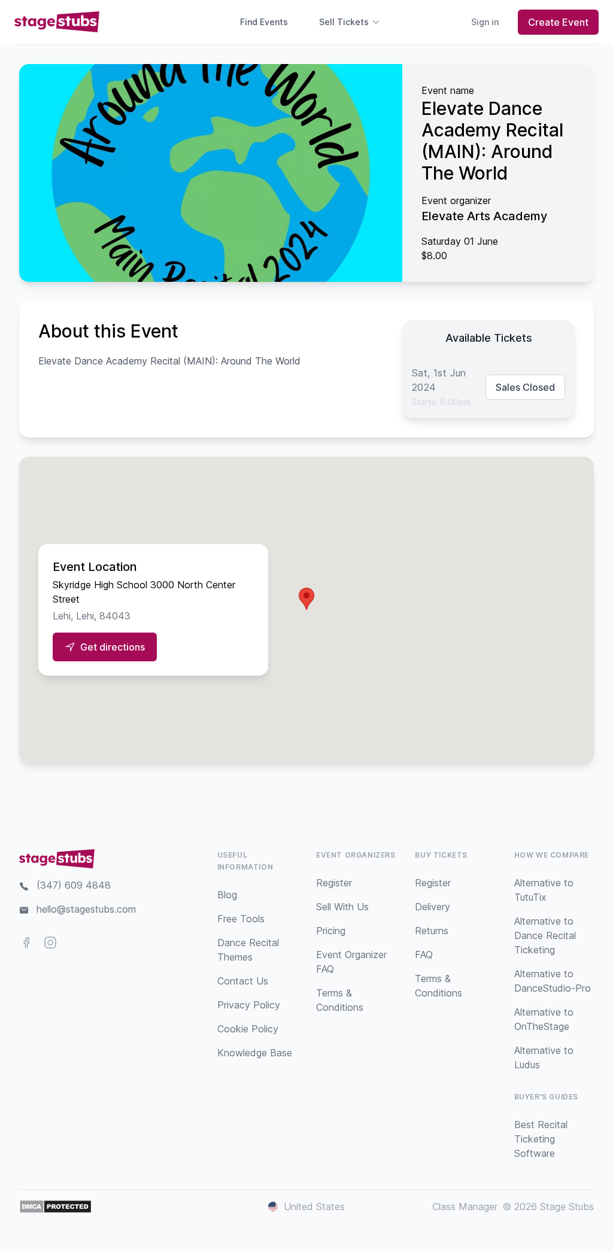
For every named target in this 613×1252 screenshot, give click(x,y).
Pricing (330, 931)
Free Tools (241, 919)
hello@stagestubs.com (86, 909)
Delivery (432, 907)
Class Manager (464, 1207)
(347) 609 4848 (74, 885)
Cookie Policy (247, 1029)
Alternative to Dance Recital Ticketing (545, 935)
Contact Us (242, 981)
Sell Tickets (344, 22)
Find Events (264, 22)
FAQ (424, 955)
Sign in (485, 22)
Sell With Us (342, 907)
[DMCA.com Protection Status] (55, 1206)
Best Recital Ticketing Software (541, 1139)
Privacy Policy (248, 1005)
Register (334, 883)
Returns (431, 931)
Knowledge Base (254, 1053)
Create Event (558, 22)
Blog (227, 895)
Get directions (112, 647)
